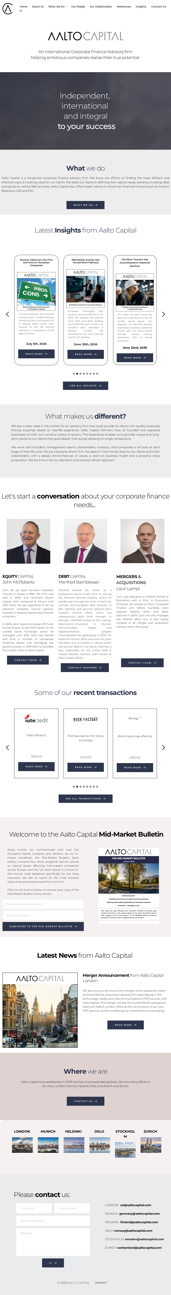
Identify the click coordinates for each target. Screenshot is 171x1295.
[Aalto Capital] (8, 8)
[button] (65, 6)
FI (21, 11)
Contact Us (158, 6)
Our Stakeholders (101, 6)
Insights (141, 6)
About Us (38, 6)
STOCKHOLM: (115, 1239)
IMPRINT (101, 1282)
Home (23, 6)
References (124, 6)
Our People (78, 6)
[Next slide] (163, 314)
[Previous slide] (7, 314)
